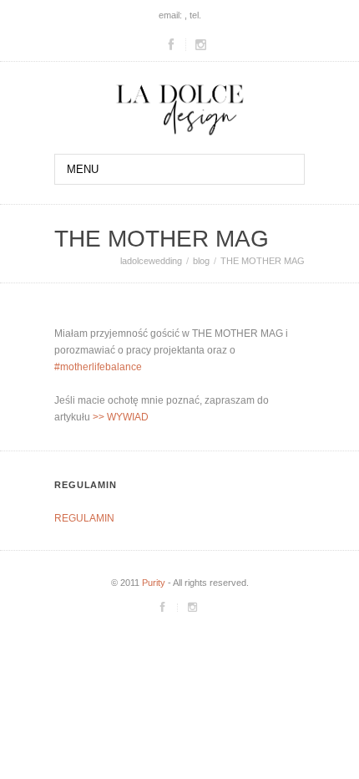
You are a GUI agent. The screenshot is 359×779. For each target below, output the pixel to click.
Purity (153, 583)
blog (201, 261)
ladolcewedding (151, 261)
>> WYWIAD (119, 417)
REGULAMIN (84, 518)
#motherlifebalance (98, 367)
